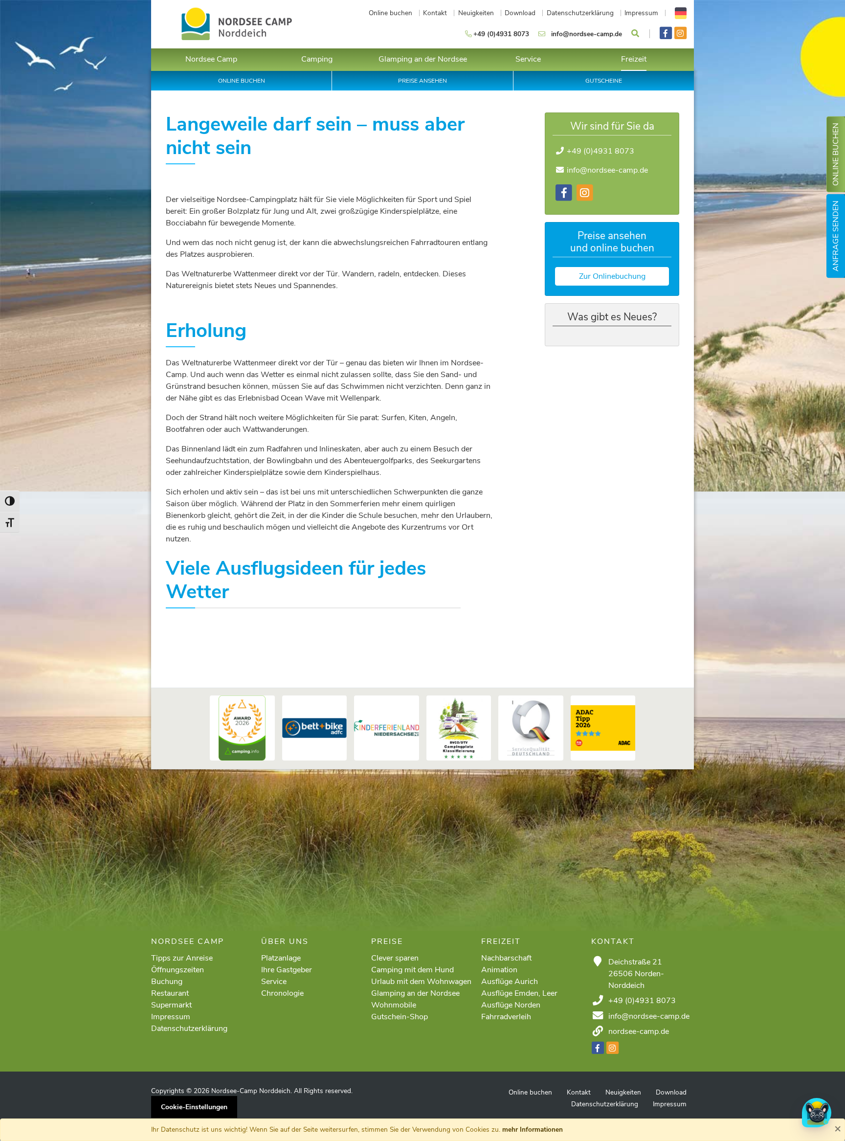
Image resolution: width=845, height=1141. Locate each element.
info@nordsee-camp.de (607, 170)
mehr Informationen (532, 1129)
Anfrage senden (835, 236)
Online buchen (835, 154)
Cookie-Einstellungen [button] (194, 1107)
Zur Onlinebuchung (612, 276)
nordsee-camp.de (638, 1031)
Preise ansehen (422, 81)
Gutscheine (603, 81)
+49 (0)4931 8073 (600, 151)
